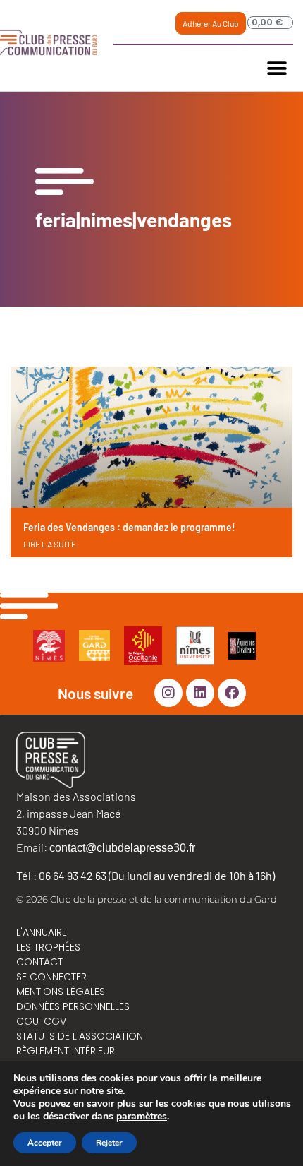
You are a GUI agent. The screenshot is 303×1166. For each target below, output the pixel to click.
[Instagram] (168, 693)
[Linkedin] (200, 693)
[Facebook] (232, 693)
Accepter (44, 1142)
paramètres (141, 1116)
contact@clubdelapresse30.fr (122, 848)
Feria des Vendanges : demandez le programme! (129, 527)
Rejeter (109, 1142)
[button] (277, 68)
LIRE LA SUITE (49, 544)
